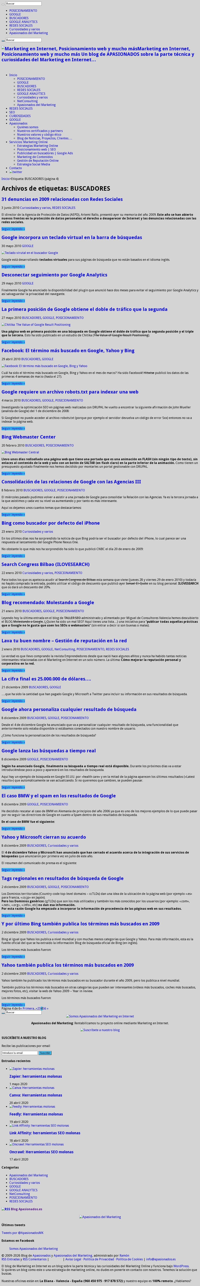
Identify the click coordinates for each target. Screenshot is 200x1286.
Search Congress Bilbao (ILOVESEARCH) (46, 564)
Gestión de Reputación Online (38, 160)
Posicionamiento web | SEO (36, 149)
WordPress (181, 1266)
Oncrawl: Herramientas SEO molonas (41, 1152)
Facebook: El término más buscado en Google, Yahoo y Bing (68, 350)
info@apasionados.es (161, 1259)
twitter (17, 172)
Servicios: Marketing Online (28, 142)
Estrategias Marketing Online (37, 146)
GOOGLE (15, 14)
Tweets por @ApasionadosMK (22, 1233)
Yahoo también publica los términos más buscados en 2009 (68, 965)
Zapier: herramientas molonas (35, 1076)
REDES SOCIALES (21, 25)
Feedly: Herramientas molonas (36, 1114)
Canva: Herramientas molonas (35, 1095)
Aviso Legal (73, 1259)
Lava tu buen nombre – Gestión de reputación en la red (64, 640)
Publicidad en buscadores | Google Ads (45, 153)
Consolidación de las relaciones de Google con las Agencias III (71, 482)
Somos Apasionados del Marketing (33, 1249)
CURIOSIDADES (20, 116)
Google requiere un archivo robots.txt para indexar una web (70, 392)
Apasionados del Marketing (28, 33)
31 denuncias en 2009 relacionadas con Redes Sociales (62, 199)
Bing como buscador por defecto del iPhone (51, 523)
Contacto (15, 168)
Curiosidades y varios (24, 29)
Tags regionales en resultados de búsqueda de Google (63, 878)
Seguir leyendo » (13, 229)
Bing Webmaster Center (29, 437)
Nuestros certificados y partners (40, 131)
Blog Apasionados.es (26, 1209)
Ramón (124, 1255)
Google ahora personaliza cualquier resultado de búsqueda (69, 709)
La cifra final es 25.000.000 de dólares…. (46, 679)
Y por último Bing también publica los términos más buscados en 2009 (80, 924)
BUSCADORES (19, 18)
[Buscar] (3, 4)
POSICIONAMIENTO (23, 11)
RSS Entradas (11, 1259)
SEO (12, 112)
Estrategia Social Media (33, 164)
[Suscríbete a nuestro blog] (100, 1030)
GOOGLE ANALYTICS (23, 22)
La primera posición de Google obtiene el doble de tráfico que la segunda (85, 309)
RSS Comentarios (34, 1259)
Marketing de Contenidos (35, 157)
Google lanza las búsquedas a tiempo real (49, 751)
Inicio (13, 75)
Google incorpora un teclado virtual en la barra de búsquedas (72, 237)
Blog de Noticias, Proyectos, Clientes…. (44, 138)
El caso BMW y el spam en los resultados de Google (59, 796)
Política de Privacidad (98, 1259)
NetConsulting (27, 101)
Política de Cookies (129, 1259)
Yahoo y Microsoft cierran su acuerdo (44, 837)
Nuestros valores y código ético (39, 134)
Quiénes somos (27, 127)
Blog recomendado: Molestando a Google (48, 602)
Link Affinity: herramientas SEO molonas (44, 1133)
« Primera (27, 1008)
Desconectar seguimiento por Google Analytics (54, 275)
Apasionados (18, 123)
